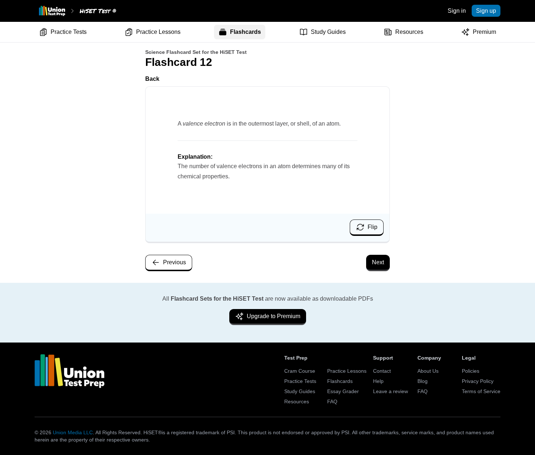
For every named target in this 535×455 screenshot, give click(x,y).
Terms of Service (481, 391)
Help (378, 381)
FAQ (332, 401)
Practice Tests (69, 32)
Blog (422, 381)
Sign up (486, 11)
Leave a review (390, 391)
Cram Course (299, 371)
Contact (382, 371)
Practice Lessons (158, 32)
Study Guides (328, 32)
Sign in (457, 11)
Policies (470, 371)
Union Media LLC (73, 432)
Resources (409, 32)
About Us (428, 371)
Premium (484, 32)
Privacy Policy (478, 381)
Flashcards (245, 32)
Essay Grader (343, 391)
